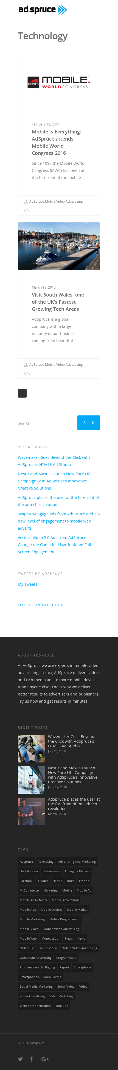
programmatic (66, 958)
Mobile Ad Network (33, 900)
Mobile (67, 890)
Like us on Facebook (40, 605)
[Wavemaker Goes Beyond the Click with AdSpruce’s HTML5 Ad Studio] (31, 748)
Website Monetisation (35, 1006)
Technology (38, 231)
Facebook (26, 881)
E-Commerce (51, 871)
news (69, 938)
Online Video (47, 948)
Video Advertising (32, 996)
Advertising (46, 862)
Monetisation (50, 938)
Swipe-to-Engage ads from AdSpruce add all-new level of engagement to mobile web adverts (59, 521)
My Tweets (27, 584)
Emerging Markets (77, 871)
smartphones (29, 977)
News (81, 938)
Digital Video (29, 871)
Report (64, 967)
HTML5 (58, 881)
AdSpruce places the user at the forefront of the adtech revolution (58, 501)
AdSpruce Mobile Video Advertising (56, 201)
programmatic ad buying (37, 967)
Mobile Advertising (43, 69)
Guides (43, 881)
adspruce (26, 862)
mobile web (28, 938)
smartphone (82, 967)
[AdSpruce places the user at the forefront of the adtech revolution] (31, 811)
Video (83, 986)
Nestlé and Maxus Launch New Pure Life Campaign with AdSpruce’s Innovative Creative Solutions (55, 481)
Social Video (66, 986)
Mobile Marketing (32, 919)
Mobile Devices (51, 910)
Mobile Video (29, 929)
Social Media (52, 977)
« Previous (22, 393)
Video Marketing (61, 996)
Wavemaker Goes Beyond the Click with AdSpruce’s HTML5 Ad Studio (54, 461)
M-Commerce (29, 890)
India (70, 881)
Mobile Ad (84, 890)
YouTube (61, 1006)
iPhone (84, 881)
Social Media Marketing (36, 986)
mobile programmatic (64, 919)
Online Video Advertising (79, 948)
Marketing (50, 890)
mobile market (77, 910)
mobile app (28, 910)
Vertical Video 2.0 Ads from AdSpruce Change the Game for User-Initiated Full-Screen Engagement (55, 544)
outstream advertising (36, 958)
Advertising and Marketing (77, 862)
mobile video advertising (61, 929)
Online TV (27, 948)
